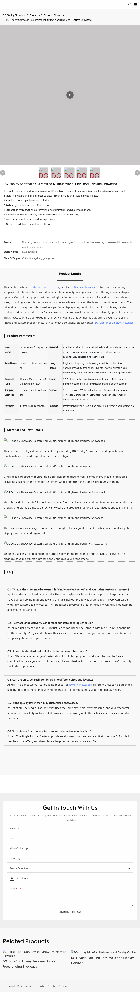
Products (35, 15)
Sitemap (63, 986)
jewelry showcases (80, 684)
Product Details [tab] (70, 274)
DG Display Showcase (14, 15)
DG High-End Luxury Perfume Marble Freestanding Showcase (29, 964)
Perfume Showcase (54, 15)
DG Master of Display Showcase (114, 322)
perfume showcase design (46, 287)
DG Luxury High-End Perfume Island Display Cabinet (102, 961)
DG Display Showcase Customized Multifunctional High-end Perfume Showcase (49, 19)
